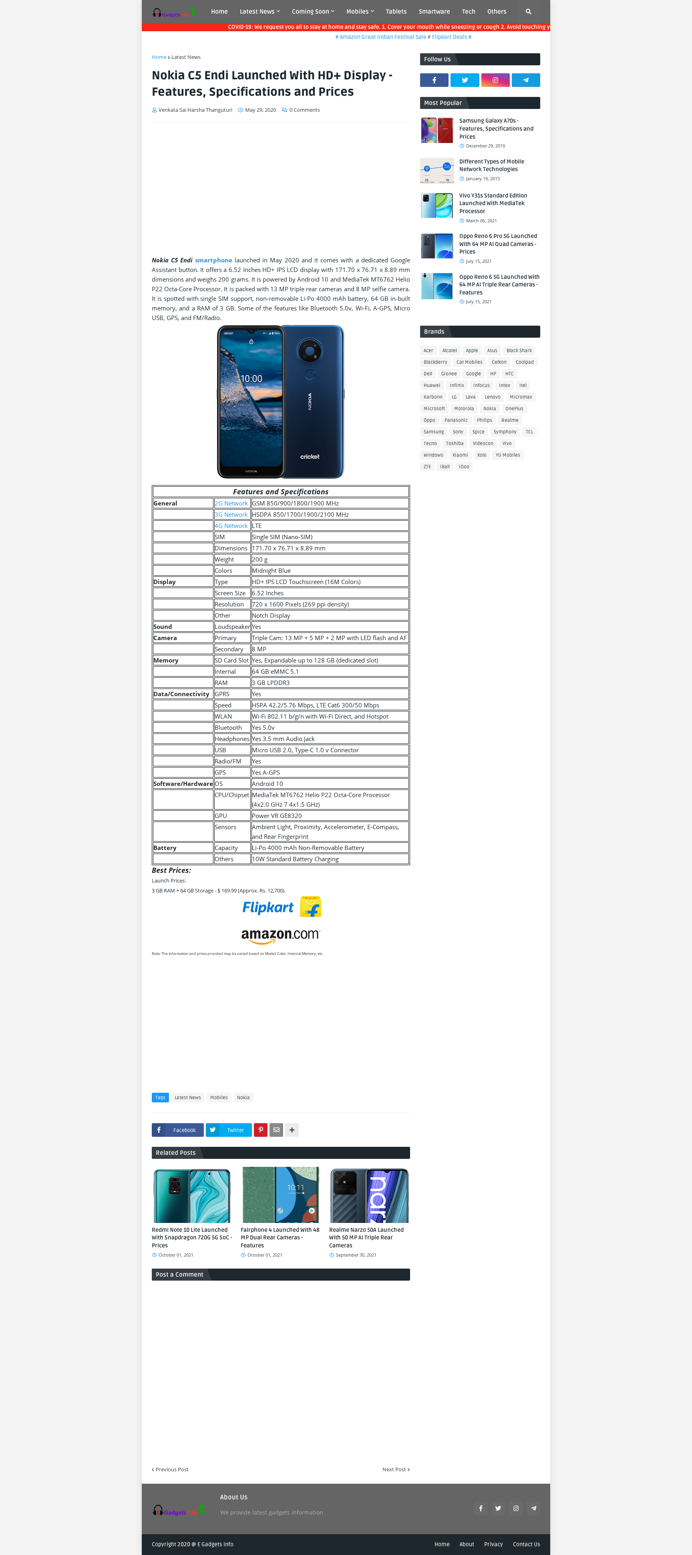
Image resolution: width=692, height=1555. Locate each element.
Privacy (493, 1544)
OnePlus (514, 409)
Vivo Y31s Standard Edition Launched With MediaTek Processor (493, 203)
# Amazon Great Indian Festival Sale (362, 37)
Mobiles (219, 1098)
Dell (428, 374)
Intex (504, 386)
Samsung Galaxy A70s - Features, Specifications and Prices (496, 128)
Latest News (186, 56)
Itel (523, 386)
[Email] (276, 1130)
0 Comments (305, 109)
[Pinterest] (261, 1130)
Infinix (457, 386)
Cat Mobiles (470, 362)
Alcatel (450, 351)
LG (454, 397)
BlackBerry (435, 362)
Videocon (483, 444)
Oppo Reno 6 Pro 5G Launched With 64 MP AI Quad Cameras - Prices (498, 244)
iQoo (464, 467)
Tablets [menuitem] (396, 11)
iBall (445, 467)
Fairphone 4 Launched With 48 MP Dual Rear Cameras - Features (280, 1238)
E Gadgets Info (215, 1544)
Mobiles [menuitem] (357, 11)
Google (473, 374)
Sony (458, 432)
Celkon (499, 362)
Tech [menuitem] (468, 11)
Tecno (430, 444)
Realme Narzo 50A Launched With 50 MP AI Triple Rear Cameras (366, 1238)
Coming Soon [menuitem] (310, 11)
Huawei (432, 386)
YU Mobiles (508, 455)
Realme (510, 420)
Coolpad (525, 362)
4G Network (231, 526)
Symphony (505, 432)
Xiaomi (460, 455)
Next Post (394, 1469)
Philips (484, 420)
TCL (529, 432)
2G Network (231, 503)
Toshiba (455, 444)
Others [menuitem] (497, 11)
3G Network (231, 514)
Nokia (243, 1098)
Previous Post (172, 1469)
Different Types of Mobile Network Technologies (491, 165)
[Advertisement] (281, 189)
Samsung (434, 432)
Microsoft (434, 409)
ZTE (427, 467)
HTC (509, 374)
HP (493, 374)
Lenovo (493, 397)
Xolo (482, 455)
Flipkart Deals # (432, 37)
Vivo (507, 444)
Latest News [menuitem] (257, 11)
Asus (492, 351)
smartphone (213, 260)
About (467, 1544)
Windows (433, 455)
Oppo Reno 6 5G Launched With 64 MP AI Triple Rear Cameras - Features (499, 285)
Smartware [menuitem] (434, 11)
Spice (479, 432)
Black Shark (519, 351)
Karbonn (433, 397)
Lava (471, 397)
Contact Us (526, 1544)
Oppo (429, 420)
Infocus (481, 386)
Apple (472, 351)
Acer (428, 351)
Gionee (449, 374)
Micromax (521, 397)
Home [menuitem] (219, 11)
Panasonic (456, 420)
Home (159, 56)
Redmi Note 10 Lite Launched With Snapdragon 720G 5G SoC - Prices (192, 1238)
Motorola (464, 409)
